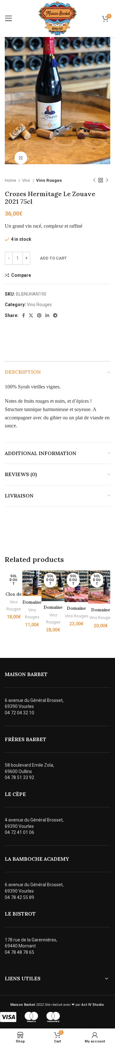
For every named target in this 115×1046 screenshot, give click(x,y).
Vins (26, 180)
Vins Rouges (49, 180)
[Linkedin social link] (47, 315)
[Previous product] (94, 180)
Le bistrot (20, 913)
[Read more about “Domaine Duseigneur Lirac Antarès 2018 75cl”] (94, 597)
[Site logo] (57, 18)
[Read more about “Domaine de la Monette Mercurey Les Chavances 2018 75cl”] (48, 594)
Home (11, 180)
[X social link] (31, 315)
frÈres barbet (25, 739)
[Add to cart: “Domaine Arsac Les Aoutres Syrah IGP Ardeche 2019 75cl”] (28, 589)
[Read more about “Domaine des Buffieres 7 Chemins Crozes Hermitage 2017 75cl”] (71, 595)
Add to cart (53, 258)
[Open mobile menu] (9, 18)
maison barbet (26, 674)
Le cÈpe (15, 794)
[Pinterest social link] (39, 315)
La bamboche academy (37, 859)
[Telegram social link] (55, 315)
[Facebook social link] (23, 315)
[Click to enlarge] (20, 157)
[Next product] (107, 180)
